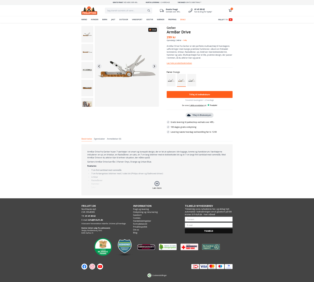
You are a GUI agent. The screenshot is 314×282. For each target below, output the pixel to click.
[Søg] (149, 10)
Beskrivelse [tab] (86, 138)
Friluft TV (223, 19)
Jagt (113, 19)
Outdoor (123, 19)
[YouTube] (100, 266)
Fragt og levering (141, 209)
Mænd (84, 19)
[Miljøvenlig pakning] (103, 247)
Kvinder (94, 19)
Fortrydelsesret (140, 223)
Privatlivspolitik (140, 226)
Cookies (136, 218)
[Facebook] (84, 266)
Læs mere (157, 188)
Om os (136, 229)
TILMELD (208, 230)
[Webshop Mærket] (124, 247)
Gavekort (137, 215)
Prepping (172, 19)
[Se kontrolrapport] (211, 247)
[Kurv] (230, 10)
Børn (104, 19)
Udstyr (149, 19)
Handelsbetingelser (142, 221)
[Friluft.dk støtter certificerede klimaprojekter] (168, 247)
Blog (135, 232)
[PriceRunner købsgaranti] (146, 247)
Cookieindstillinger (159, 275)
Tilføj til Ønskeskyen (201, 115)
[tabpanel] (157, 169)
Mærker (160, 19)
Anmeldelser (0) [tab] (114, 138)
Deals (182, 19)
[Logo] (89, 10)
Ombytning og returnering (145, 212)
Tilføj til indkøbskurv (199, 94)
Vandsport (137, 19)
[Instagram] (92, 266)
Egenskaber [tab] (99, 138)
